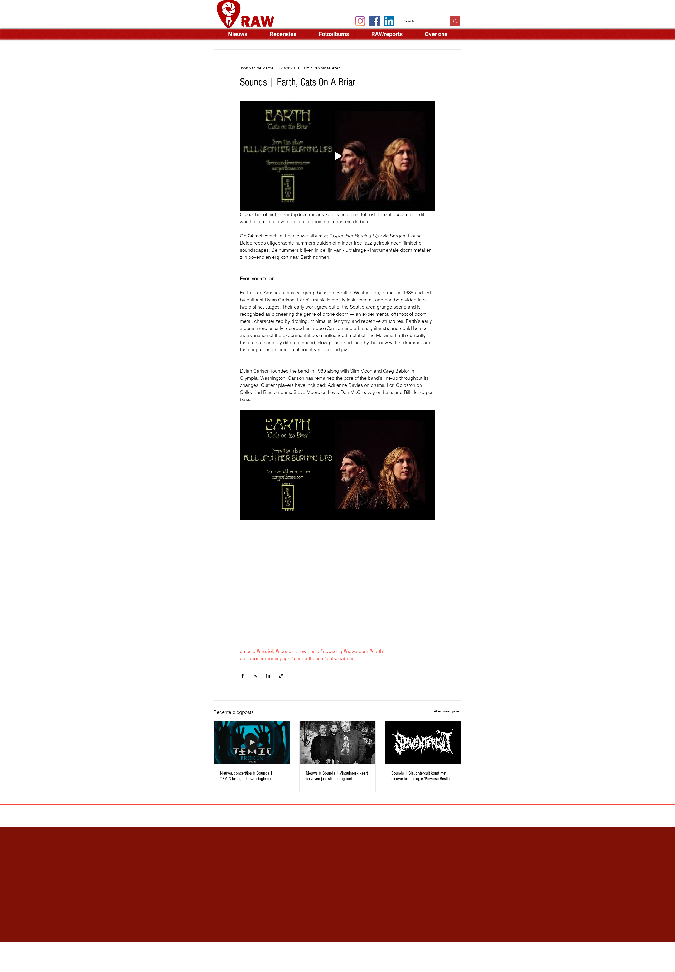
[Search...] (455, 21)
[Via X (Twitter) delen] (255, 675)
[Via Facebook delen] (242, 675)
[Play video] (337, 156)
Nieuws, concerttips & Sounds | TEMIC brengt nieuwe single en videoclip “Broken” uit (246, 775)
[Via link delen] (281, 675)
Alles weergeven (447, 711)
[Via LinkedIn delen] (268, 675)
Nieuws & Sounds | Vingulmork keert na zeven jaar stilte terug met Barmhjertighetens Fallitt (337, 775)
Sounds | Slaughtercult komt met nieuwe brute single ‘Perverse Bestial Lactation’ (420, 775)
